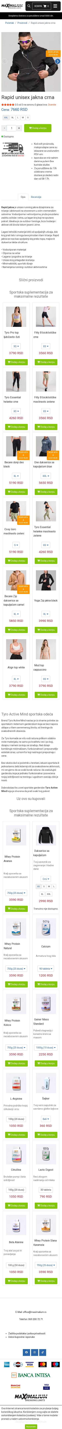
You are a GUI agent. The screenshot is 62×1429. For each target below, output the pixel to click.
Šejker (45, 1098)
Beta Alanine (16, 1242)
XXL (6, 117)
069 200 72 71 (35, 1319)
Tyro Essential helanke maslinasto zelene (44, 531)
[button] (58, 61)
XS (38, 886)
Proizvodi (22, 23)
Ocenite (52, 104)
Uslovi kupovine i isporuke (21, 1337)
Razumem (31, 1426)
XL (12, 117)
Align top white (16, 667)
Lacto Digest (45, 1169)
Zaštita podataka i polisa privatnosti (26, 1333)
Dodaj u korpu (39, 128)
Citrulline (16, 1169)
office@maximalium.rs (34, 1312)
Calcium (45, 946)
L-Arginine (16, 1098)
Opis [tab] (23, 197)
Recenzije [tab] (36, 197)
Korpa (42, 6)
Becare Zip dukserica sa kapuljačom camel (14, 600)
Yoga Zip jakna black (46, 600)
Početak (9, 23)
